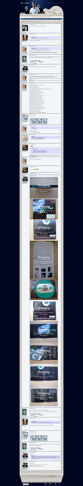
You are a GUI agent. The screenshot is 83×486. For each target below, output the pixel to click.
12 (33, 22)
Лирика (37, 15)
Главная (21, 15)
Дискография (33, 15)
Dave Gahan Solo (52, 15)
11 (32, 22)
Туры (45, 15)
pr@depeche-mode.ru (52, 476)
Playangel (24, 24)
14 (35, 22)
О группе (28, 15)
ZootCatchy (24, 134)
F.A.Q (43, 15)
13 (34, 22)
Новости (25, 15)
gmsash (23, 418)
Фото (40, 15)
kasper (23, 65)
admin (23, 46)
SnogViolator (24, 144)
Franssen (23, 55)
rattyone (23, 114)
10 (31, 22)
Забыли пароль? (55, 13)
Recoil (48, 15)
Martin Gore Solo (59, 15)
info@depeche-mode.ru (38, 78)
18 (37, 22)
